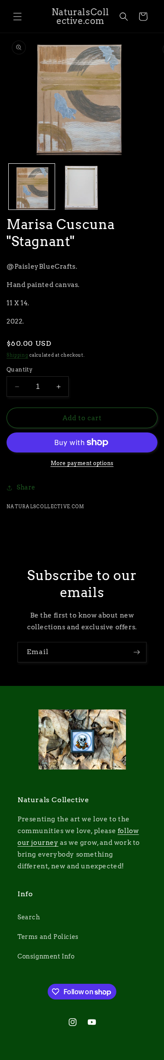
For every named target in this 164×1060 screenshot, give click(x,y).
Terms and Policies (48, 936)
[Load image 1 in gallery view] (32, 186)
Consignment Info (46, 956)
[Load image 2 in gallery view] (82, 186)
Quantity (19, 369)
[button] (17, 16)
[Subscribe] (136, 652)
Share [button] (26, 487)
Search (28, 917)
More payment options (82, 463)
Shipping (17, 355)
